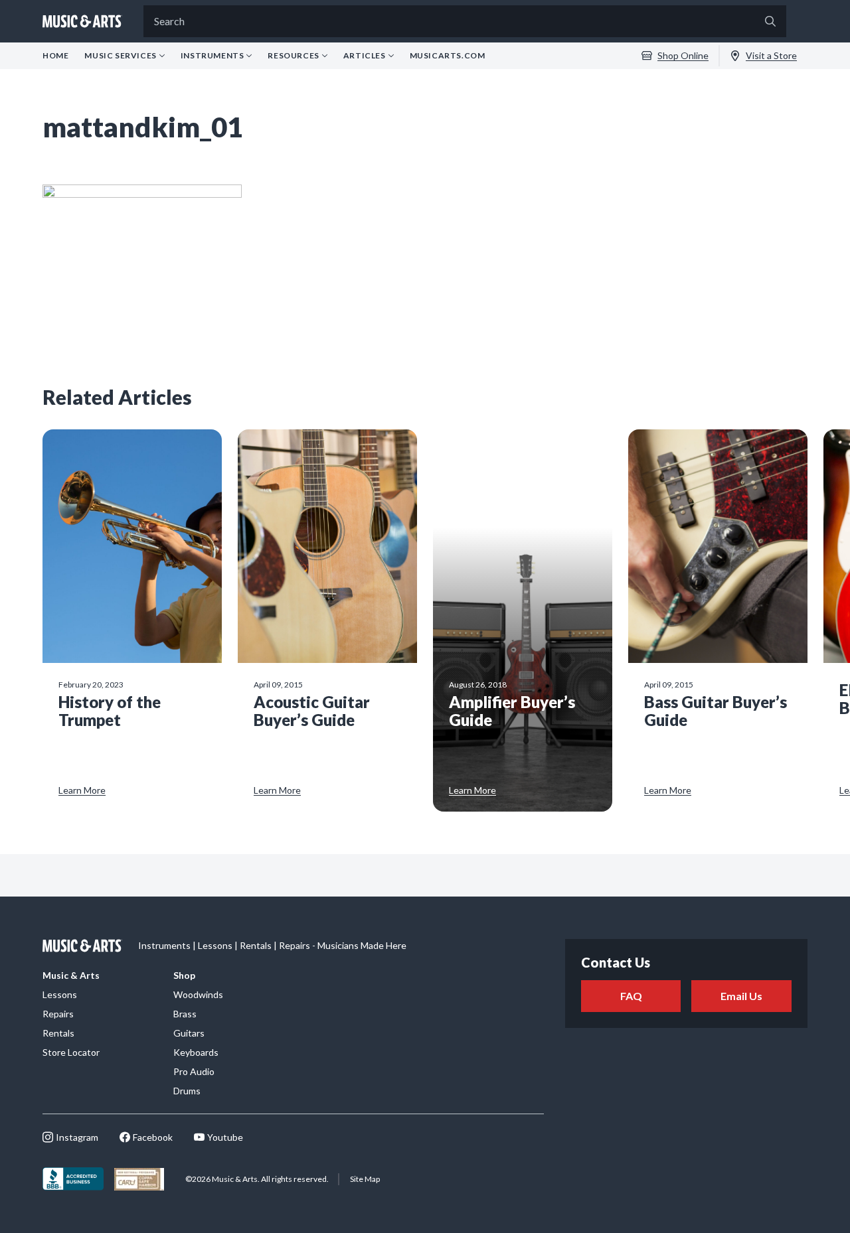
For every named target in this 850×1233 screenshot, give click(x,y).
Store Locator (71, 1052)
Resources (293, 56)
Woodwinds (198, 994)
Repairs (58, 1013)
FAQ (631, 995)
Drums (187, 1090)
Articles (364, 56)
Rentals (58, 1033)
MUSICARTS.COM (447, 55)
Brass (185, 1013)
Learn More (82, 790)
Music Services (120, 56)
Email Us (741, 995)
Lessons (59, 994)
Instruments (212, 56)
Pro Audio (193, 1071)
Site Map (365, 1179)
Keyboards (195, 1052)
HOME (55, 55)
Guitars (189, 1033)
